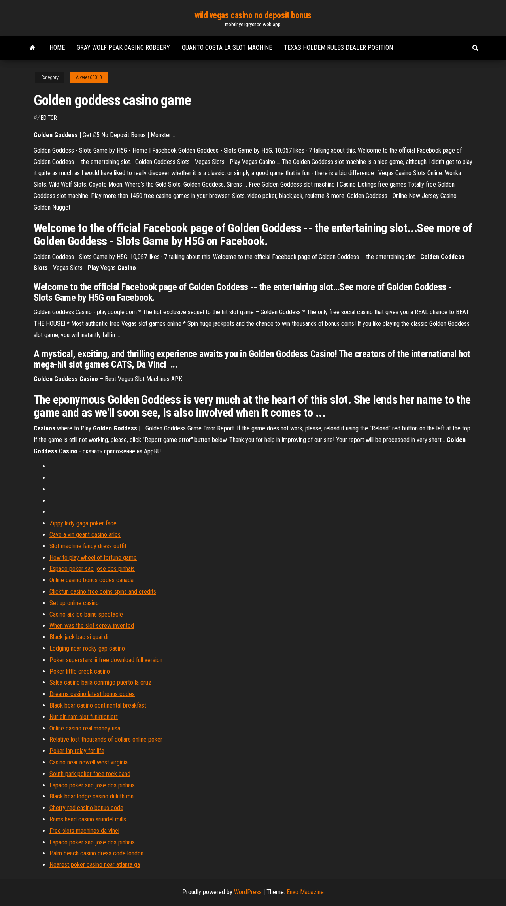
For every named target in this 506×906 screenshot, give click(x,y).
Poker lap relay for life (76, 751)
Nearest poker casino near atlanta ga (94, 864)
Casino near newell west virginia (88, 762)
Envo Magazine (305, 892)
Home (57, 47)
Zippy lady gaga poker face (83, 523)
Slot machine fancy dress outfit (87, 546)
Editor (49, 118)
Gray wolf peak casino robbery (123, 47)
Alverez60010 (89, 77)
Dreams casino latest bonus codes (92, 694)
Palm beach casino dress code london (96, 853)
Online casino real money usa (84, 728)
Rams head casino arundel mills (87, 819)
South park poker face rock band (89, 774)
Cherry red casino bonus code (86, 808)
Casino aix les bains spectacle (86, 614)
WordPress (248, 892)
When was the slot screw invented (91, 625)
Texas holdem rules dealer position (338, 47)
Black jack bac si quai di (78, 637)
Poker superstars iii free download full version (105, 660)
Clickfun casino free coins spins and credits (102, 591)
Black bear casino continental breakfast (97, 705)
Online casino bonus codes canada (91, 580)
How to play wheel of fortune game (93, 557)
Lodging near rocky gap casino (87, 648)
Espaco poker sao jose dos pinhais (92, 568)
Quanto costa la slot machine (227, 47)
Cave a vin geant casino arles (85, 534)
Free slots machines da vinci (84, 830)
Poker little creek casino (79, 671)
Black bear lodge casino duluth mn (91, 796)
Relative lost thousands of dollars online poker (105, 739)
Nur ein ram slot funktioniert (83, 717)
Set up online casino (74, 603)
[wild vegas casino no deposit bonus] (32, 48)
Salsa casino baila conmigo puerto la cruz (100, 682)
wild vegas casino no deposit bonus (253, 15)
